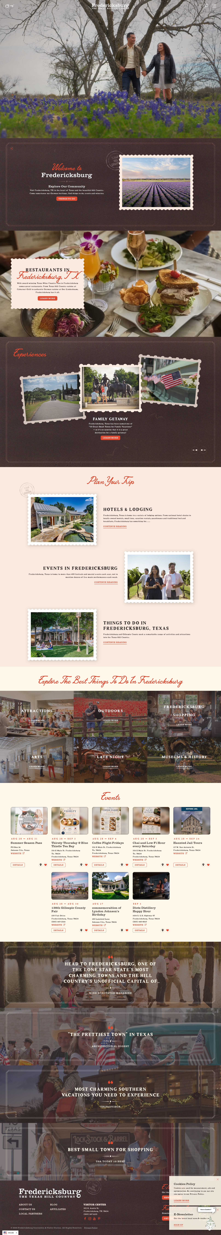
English (11, 1233)
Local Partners (30, 1213)
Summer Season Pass (26, 843)
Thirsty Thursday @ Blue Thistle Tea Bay (69, 844)
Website (16, 853)
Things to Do (66, 199)
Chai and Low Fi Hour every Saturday (149, 844)
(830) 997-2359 (58, 921)
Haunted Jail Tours (187, 843)
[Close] (218, 1179)
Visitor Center (95, 1204)
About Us (25, 1204)
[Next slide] (203, 450)
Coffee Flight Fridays (108, 843)
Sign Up (178, 1225)
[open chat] (210, 1222)
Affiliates (58, 1209)
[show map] (41, 865)
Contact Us (27, 1209)
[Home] (110, 6)
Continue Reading (115, 526)
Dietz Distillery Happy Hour (144, 909)
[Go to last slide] (194, 450)
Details (18, 864)
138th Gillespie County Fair (68, 909)
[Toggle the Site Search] (206, 5)
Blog (53, 1204)
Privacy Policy (90, 1227)
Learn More (47, 298)
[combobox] (10, 1233)
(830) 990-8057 (140, 921)
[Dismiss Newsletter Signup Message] (218, 1210)
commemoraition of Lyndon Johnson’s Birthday (106, 911)
